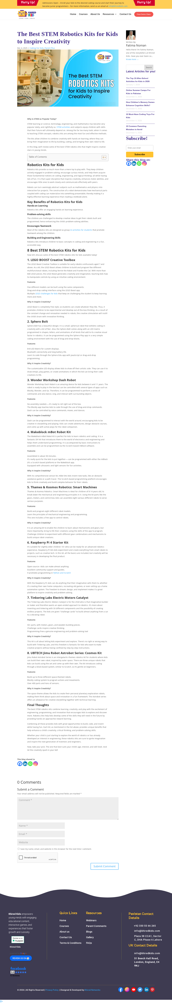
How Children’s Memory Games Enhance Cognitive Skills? (140, 103)
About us (64, 931)
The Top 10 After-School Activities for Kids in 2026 (138, 80)
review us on (19, 958)
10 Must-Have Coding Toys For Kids (140, 116)
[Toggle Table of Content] (103, 157)
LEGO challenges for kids (46, 293)
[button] (18, 972)
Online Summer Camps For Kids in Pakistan (138, 92)
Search (149, 67)
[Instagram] (35, 763)
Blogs (89, 931)
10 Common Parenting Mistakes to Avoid (136, 127)
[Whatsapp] (30, 763)
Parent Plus (50, 48)
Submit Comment (105, 866)
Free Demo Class (144, 14)
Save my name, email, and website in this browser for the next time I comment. (56, 849)
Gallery (90, 937)
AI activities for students (81, 230)
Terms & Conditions (70, 943)
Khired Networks (92, 990)
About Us (95, 14)
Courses (83, 14)
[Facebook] (19, 763)
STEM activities (63, 127)
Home (73, 14)
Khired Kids (15, 946)
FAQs (89, 943)
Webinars (91, 920)
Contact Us (125, 14)
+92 (145, 925)
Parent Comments (96, 926)
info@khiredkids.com (118, 6)
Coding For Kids (37, 48)
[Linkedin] (25, 763)
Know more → (132, 59)
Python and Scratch (62, 573)
